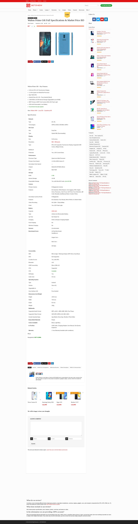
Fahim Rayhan (30, 23)
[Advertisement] (56, 74)
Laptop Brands (100, 95)
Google (99, 148)
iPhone (105, 150)
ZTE (104, 176)
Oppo (99, 161)
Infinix (99, 150)
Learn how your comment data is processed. (57, 449)
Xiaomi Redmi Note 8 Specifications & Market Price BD (103, 65)
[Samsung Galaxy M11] (48, 392)
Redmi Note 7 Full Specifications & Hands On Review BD (99, 183)
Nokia (101, 159)
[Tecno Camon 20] (34, 392)
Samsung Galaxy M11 (48, 402)
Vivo (91, 172)
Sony (105, 165)
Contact (44, 1)
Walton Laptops (94, 174)
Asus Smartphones (94, 137)
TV (107, 170)
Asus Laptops (99, 85)
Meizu (91, 155)
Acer (91, 135)
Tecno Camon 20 (32, 402)
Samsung (106, 163)
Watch (91, 176)
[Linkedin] (106, 19)
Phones (34, 10)
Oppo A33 (59, 402)
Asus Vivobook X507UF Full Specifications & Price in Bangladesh (103, 83)
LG (108, 152)
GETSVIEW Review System (53, 504)
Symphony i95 (48, 110)
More (87, 10)
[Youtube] (102, 19)
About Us (39, 1)
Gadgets (64, 10)
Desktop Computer (94, 144)
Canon (103, 140)
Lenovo (102, 152)
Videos (69, 10)
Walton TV (103, 174)
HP (104, 148)
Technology (93, 170)
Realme (98, 163)
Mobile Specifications (54, 367)
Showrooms (81, 10)
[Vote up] (35, 26)
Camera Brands (94, 140)
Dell (97, 142)
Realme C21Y (74, 402)
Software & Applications (95, 165)
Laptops (47, 10)
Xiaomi (98, 176)
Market (27, 1)
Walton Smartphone (64, 367)
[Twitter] (98, 19)
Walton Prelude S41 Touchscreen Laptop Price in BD (103, 92)
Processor (107, 161)
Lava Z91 (40, 110)
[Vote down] (32, 26)
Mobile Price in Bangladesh (43, 367)
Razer (91, 163)
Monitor (103, 157)
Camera (41, 10)
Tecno (101, 170)
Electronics (54, 10)
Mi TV (98, 155)
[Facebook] (94, 19)
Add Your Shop (107, 5)
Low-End (34, 367)
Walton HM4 (34, 110)
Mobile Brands (30, 18)
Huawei (98, 127)
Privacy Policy (33, 1)
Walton (35, 18)
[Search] (98, 5)
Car (59, 10)
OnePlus (92, 161)
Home (29, 10)
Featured (75, 10)
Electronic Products (94, 146)
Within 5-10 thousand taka (75, 367)
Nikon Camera (93, 159)
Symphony (98, 167)
